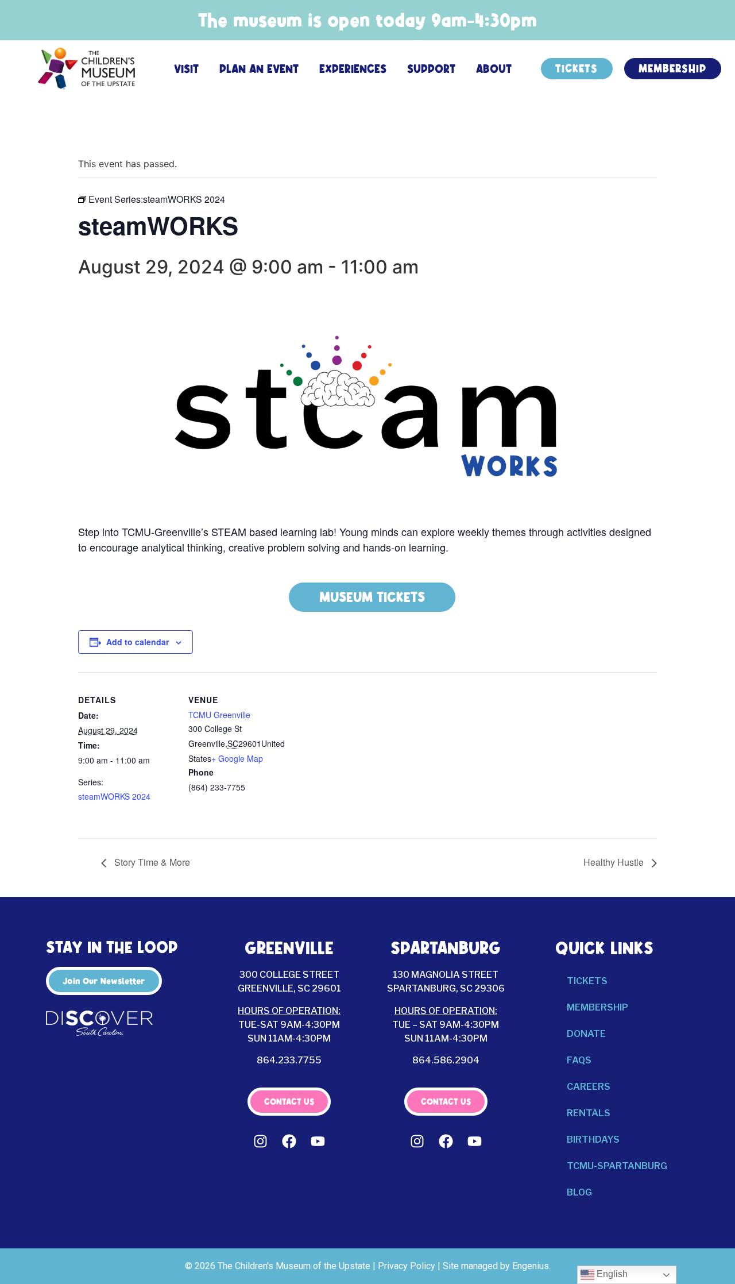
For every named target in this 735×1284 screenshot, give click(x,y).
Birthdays (593, 1139)
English (611, 1274)
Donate (586, 1033)
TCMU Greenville (219, 714)
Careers (588, 1086)
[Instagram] (260, 1141)
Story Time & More (151, 862)
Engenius (530, 1265)
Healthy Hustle (614, 862)
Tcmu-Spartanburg (617, 1165)
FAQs (579, 1060)
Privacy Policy (406, 1265)
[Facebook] (289, 1141)
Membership (597, 1007)
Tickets (587, 980)
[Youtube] (318, 1141)
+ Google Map (237, 758)
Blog (579, 1192)
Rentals (588, 1113)
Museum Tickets (372, 597)
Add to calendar (137, 641)
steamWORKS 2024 (114, 796)
